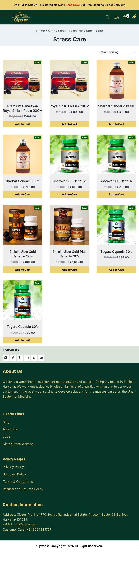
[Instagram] (6, 358)
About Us (10, 429)
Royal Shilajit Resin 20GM (69, 106)
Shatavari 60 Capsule (116, 181)
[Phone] (34, 358)
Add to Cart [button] (22, 124)
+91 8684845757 (38, 529)
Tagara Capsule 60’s (22, 327)
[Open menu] (4, 17)
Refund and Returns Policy (23, 489)
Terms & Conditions (18, 482)
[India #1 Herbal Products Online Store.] (21, 17)
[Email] (41, 358)
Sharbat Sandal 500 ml (22, 181)
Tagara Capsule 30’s (116, 252)
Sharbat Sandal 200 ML (116, 106)
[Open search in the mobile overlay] (107, 17)
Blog (6, 422)
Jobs (6, 436)
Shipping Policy (14, 474)
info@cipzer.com (26, 524)
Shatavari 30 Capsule (69, 181)
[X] (20, 358)
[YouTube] (27, 358)
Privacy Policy (13, 467)
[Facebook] (13, 358)
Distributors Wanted (18, 444)
